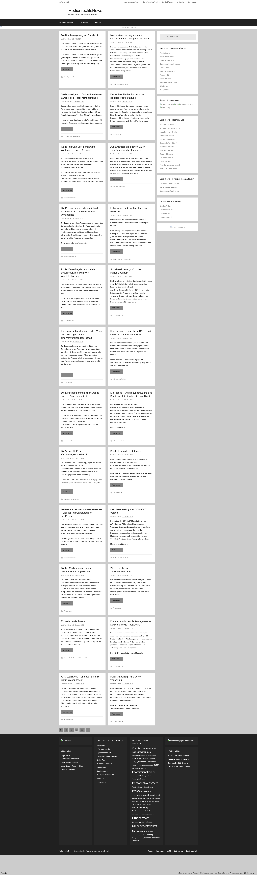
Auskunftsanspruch (141, 752)
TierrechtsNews (165, 161)
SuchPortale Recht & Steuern (179, 767)
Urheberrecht (68, 382)
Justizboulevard (165, 217)
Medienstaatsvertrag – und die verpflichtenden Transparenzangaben (185, 873)
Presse (136, 791)
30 (82, 730)
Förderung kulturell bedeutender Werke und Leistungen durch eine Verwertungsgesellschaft (81, 334)
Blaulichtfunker (165, 206)
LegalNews (84, 22)
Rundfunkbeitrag (140, 807)
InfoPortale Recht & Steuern (178, 756)
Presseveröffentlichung (145, 798)
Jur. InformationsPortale (150, 2)
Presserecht (77, 136)
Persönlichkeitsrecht (80, 658)
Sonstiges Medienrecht (71, 77)
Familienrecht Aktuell (167, 139)
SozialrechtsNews (166, 158)
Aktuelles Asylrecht (167, 125)
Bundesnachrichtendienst (149, 755)
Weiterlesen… (67, 69)
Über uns (97, 22)
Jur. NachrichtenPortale (131, 2)
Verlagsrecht (164, 90)
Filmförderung (165, 53)
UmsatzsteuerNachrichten (169, 191)
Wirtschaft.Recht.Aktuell (169, 169)
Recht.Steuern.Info (68, 770)
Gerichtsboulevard (166, 210)
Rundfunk (148, 804)
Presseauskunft (146, 791)
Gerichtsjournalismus (139, 768)
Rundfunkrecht (68, 321)
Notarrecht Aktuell (166, 150)
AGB (169, 851)
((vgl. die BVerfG (140, 748)
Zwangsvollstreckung (138, 838)
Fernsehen (151, 762)
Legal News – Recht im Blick (72, 766)
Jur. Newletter (192, 2)
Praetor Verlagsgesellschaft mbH (97, 851)
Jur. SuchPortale (167, 2)
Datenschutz (137, 758)
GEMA (156, 765)
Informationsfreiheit (70, 198)
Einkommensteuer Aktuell (169, 184)
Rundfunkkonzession (138, 811)
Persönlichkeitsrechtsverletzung (142, 787)
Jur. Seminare (181, 2)
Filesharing (134, 765)
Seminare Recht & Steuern (178, 763)
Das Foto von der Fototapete (125, 451)
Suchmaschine (136, 814)
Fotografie (141, 765)
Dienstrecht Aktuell (167, 136)
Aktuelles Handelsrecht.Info (170, 128)
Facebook (142, 762)
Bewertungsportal (137, 755)
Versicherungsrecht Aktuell (170, 165)
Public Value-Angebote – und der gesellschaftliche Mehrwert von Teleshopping (78, 272)
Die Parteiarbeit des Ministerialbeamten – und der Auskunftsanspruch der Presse (81, 512)
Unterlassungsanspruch (147, 814)
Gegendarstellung (148, 765)
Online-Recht (68, 136)
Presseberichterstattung (140, 795)
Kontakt (150, 851)
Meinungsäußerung (138, 779)
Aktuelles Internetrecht (168, 132)
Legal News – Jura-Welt (70, 762)
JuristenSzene (165, 213)
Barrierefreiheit (191, 851)
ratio (137, 708)
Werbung (149, 835)
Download (145, 758)
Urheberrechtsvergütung (142, 822)
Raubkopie (145, 801)
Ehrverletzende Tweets (73, 621)
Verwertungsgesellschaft (138, 835)
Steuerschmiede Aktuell (168, 187)
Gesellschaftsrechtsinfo (168, 143)
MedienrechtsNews (85, 10)
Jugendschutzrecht (167, 60)
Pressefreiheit (154, 795)
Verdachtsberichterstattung (144, 831)
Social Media (149, 811)
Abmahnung (152, 748)
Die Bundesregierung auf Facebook (79, 35)
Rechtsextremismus (140, 804)
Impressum (160, 851)
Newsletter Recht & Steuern (178, 759)
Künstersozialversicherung (170, 64)
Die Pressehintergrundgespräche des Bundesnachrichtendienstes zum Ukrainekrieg (80, 211)
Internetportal (136, 776)
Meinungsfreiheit (145, 776)
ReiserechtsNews (166, 154)
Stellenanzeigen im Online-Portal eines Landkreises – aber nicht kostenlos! (232, 873)
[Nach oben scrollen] (253, 871)
